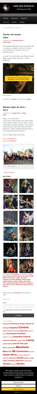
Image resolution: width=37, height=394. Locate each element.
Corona (23, 327)
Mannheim (22, 347)
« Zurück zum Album (8, 172)
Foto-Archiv (6, 22)
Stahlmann (12, 358)
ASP (33, 324)
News (14, 99)
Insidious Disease (7, 281)
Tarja (4, 284)
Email (4, 303)
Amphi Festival (25, 323)
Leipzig (30, 340)
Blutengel (6, 328)
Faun (4, 334)
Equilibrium (18, 279)
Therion (29, 99)
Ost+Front (31, 351)
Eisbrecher (24, 331)
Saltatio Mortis (10, 354)
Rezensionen (14, 18)
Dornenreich (15, 331)
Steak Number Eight (12, 283)
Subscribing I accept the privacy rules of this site (17, 311)
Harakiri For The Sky (8, 337)
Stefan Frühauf (7, 42)
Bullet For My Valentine (9, 278)
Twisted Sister (19, 284)
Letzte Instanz (7, 344)
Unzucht (13, 364)
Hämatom (13, 340)
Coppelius (13, 327)
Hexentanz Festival (21, 336)
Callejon (18, 278)
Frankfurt (21, 333)
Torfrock (13, 284)
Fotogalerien (24, 18)
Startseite (5, 18)
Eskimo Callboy (26, 279)
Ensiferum (30, 331)
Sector (4, 283)
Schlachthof (27, 355)
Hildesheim (6, 340)
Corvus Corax (7, 331)
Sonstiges (22, 22)
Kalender (14, 22)
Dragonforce (6, 279)
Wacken (26, 284)
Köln (24, 340)
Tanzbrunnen (28, 361)
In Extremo (19, 340)
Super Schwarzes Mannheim (13, 360)
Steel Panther (22, 283)
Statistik (20, 357)
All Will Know (14, 323)
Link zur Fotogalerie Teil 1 (10, 139)
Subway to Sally (29, 358)
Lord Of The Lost (20, 343)
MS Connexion (20, 351)
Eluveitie (12, 279)
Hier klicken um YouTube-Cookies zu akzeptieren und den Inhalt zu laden (18, 78)
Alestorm (6, 324)
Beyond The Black (12, 276)
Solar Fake (6, 358)
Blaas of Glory (21, 276)
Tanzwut (7, 363)
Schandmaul (20, 355)
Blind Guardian (30, 276)
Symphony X (29, 283)
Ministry (21, 281)
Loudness (15, 281)
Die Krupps (24, 278)
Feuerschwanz (11, 333)
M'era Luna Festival (9, 347)
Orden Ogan (27, 281)
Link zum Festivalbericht (9, 141)
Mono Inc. (7, 351)
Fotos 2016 (16, 274)
